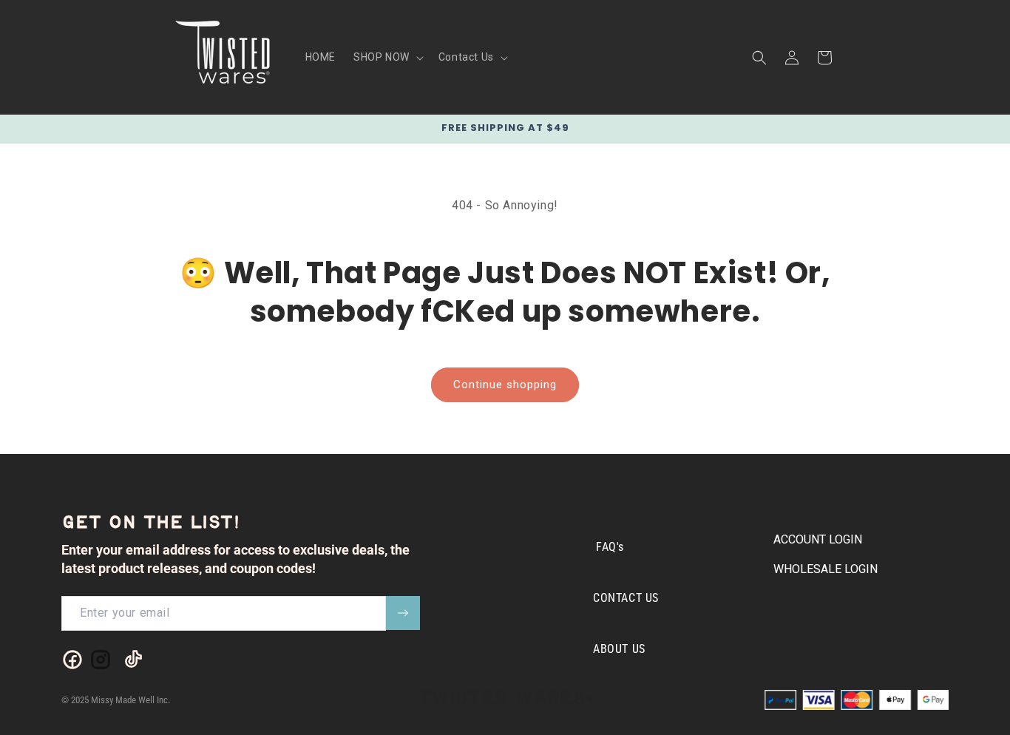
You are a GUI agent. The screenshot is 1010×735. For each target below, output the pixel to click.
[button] (387, 56)
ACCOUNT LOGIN (817, 539)
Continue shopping (505, 384)
